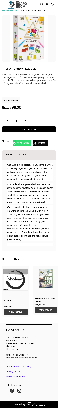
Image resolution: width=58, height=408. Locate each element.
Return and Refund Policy (18, 366)
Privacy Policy (13, 371)
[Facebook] (12, 391)
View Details (15, 312)
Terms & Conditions (15, 376)
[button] (52, 4)
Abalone (7, 300)
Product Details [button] (15, 154)
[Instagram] (19, 391)
